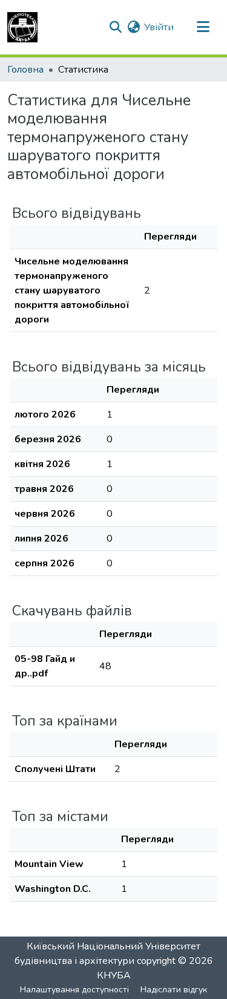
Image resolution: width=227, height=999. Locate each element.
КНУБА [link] (114, 975)
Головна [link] (25, 69)
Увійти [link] (159, 27)
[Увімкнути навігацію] (203, 27)
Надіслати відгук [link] (173, 989)
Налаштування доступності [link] (74, 989)
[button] (22, 27)
